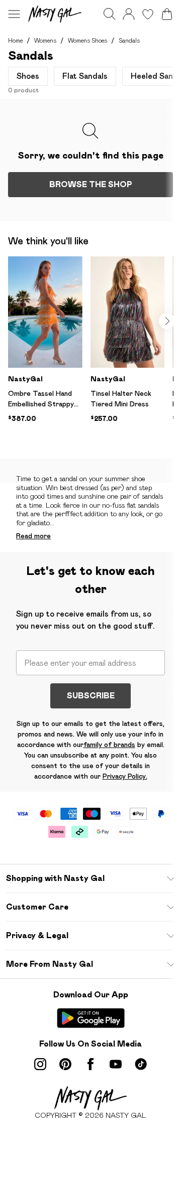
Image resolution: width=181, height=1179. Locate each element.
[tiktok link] (141, 1064)
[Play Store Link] (91, 1018)
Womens (45, 40)
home (15, 40)
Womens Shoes (87, 40)
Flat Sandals (85, 76)
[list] (94, 353)
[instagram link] (40, 1064)
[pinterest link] (65, 1064)
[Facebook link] (90, 1064)
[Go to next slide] (167, 321)
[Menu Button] (14, 14)
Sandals (129, 40)
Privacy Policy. (125, 776)
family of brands (109, 745)
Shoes (28, 76)
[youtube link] (116, 1064)
